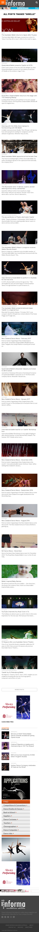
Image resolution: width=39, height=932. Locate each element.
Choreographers (10, 826)
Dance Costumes (10, 819)
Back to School (9, 812)
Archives (20, 927)
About (31, 925)
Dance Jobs (8, 833)
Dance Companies (10, 830)
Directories (28, 927)
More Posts (19, 689)
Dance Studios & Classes (13, 809)
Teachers (7, 823)
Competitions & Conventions (15, 805)
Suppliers (7, 816)
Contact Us (12, 927)
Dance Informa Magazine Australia (16, 925)
